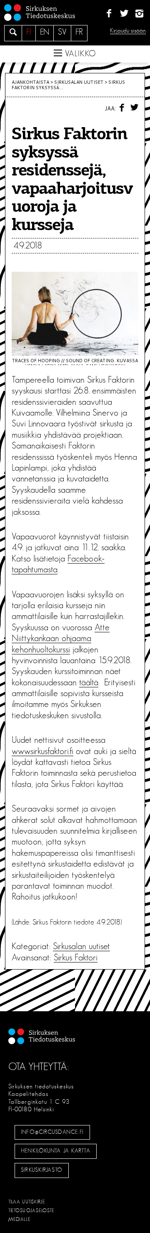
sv (62, 32)
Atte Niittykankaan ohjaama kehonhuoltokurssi (61, 638)
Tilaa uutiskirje (26, 1201)
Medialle (19, 1219)
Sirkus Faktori (76, 957)
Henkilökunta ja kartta (55, 1151)
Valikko (79, 54)
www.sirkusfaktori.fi (42, 751)
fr (79, 32)
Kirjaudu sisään (128, 31)
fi (28, 32)
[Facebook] (108, 13)
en (44, 32)
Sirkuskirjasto (41, 1170)
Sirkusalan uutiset (78, 82)
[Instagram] (139, 13)
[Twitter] (124, 13)
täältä (88, 682)
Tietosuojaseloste (31, 1210)
